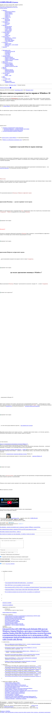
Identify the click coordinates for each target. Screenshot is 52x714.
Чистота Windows (9, 13)
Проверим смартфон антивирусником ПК (14, 623)
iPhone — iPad (8, 75)
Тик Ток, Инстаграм (9, 72)
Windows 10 (7, 16)
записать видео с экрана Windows (9, 137)
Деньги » (4, 80)
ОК (37, 707)
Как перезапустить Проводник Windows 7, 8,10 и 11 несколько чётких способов (22, 654)
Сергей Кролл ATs (19, 90)
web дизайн (7, 54)
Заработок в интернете (10, 82)
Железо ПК (7, 19)
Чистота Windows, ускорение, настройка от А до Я (16, 689)
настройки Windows (9, 65)
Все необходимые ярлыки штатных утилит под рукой (16, 686)
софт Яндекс (17, 639)
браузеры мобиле (20, 635)
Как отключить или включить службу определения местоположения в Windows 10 (23, 666)
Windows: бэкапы (9, 60)
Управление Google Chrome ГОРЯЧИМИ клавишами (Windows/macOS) (20, 696)
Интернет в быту (12, 85)
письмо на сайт (34, 705)
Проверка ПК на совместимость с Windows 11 (15, 691)
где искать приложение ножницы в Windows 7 (13, 131)
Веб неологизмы (8, 38)
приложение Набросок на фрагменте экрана (13, 130)
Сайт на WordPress (9, 41)
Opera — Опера (8, 29)
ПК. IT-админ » (6, 18)
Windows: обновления (10, 58)
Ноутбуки (7, 33)
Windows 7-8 (7, 17)
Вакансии (5, 46)
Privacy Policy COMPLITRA (10, 563)
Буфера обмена (6, 106)
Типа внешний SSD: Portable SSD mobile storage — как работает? (19, 582)
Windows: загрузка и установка (11, 59)
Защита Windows (8, 12)
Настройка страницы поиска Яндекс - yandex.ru (10, 531)
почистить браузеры (4, 168)
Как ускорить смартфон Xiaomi (12, 620)
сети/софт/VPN (46, 637)
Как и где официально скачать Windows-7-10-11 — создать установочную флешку (22, 644)
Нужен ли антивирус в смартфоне (12, 621)
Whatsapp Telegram (9, 69)
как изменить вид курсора (26, 425)
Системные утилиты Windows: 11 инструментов (15, 684)
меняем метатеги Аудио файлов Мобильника (15, 616)
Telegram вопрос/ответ (5, 87)
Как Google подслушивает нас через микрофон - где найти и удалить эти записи (17, 533)
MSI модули (5, 61)
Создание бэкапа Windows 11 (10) (12, 687)
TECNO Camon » (6, 73)
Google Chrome (8, 28)
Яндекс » (4, 77)
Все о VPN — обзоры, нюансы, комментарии (15, 692)
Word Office (7, 53)
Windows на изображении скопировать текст (12, 139)
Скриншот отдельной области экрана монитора (13, 127)
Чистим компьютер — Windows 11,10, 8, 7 (14, 695)
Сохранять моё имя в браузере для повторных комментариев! (14, 556)
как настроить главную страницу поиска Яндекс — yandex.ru (13, 449)
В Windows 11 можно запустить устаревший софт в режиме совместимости (21, 690)
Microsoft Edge (8, 30)
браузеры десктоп (36, 633)
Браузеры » (5, 25)
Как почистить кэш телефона (11, 622)
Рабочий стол (9, 406)
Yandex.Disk (14, 633)
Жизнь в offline (8, 81)
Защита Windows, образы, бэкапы (12, 682)
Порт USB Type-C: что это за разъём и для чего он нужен (17, 585)
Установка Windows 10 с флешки (12, 694)
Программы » (5, 21)
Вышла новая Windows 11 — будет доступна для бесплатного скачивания (21, 657)
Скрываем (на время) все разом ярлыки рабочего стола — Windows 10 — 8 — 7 (22, 651)
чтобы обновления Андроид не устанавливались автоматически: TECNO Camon (22, 615)
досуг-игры (32, 635)
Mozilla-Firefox (8, 27)
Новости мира (8, 43)
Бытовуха (7, 24)
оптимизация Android (11, 637)
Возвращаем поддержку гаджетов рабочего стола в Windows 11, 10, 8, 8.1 (21, 647)
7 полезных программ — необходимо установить (15, 698)
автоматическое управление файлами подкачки (16, 453)
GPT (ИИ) (19, 629)
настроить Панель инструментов (32, 406)
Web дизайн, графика (9, 40)
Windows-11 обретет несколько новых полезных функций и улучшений (20, 661)
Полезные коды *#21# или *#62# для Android (15, 619)
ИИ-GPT (4, 67)
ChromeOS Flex (9, 629)
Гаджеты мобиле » (7, 32)
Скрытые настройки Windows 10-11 (12, 683)
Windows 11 (7, 14)
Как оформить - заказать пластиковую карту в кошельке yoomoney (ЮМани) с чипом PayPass (20, 527)
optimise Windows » (7, 56)
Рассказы (7, 45)
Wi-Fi (4, 76)
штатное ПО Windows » (8, 62)
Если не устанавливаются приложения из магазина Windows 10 (14, 443)
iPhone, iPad (7, 35)
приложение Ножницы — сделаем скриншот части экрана (16, 128)
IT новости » (5, 42)
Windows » (5, 10)
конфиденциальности (8, 706)
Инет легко (7, 22)
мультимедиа (8, 52)
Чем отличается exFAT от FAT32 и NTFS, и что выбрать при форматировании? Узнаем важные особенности (28, 587)
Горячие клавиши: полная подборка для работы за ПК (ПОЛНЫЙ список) (21, 697)
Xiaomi (6, 74)
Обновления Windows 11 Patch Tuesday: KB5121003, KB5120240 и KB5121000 (22, 589)
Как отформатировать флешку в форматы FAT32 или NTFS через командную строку (18, 529)
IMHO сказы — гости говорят (11, 44)
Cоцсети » (5, 68)
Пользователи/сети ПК (10, 51)
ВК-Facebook (24, 633)
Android (6, 34)
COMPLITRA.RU (9, 2)
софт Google (7, 78)
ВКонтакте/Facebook (9, 70)
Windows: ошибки (9, 64)
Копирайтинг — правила (10, 37)
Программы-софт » (7, 50)
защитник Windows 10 (37, 456)
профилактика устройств (30, 637)
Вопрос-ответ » (6, 36)
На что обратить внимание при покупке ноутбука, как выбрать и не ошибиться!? (22, 591)
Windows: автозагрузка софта (11, 66)
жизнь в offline (43, 635)
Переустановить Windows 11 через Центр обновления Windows (18, 688)
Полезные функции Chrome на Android (13, 618)
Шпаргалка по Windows (10, 11)
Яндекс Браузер (8, 26)
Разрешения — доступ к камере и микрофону (15, 624)
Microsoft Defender (9, 57)
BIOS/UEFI (7, 20)
